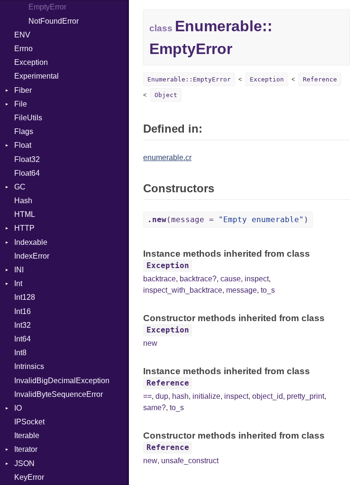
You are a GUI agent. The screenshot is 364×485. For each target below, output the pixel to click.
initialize (206, 396)
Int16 (22, 311)
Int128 (24, 297)
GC (20, 187)
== (147, 396)
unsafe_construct (189, 461)
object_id (267, 396)
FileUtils (28, 118)
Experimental (36, 76)
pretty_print (305, 396)
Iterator (25, 449)
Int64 (22, 339)
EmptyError (47, 7)
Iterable (26, 435)
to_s (268, 290)
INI (19, 270)
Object (166, 95)
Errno (23, 49)
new (150, 343)
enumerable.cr (167, 157)
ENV (22, 35)
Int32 (22, 325)
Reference (320, 79)
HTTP (24, 228)
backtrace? (198, 279)
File (20, 104)
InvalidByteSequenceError (58, 394)
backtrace (159, 279)
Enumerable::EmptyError (189, 79)
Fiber (23, 90)
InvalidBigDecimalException (61, 381)
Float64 (27, 173)
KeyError (29, 477)
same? (154, 408)
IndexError (31, 256)
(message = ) (228, 219)
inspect (257, 279)
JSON (24, 463)
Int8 (20, 353)
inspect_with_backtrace (182, 290)
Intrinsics (29, 366)
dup (161, 396)
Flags (23, 131)
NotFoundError (53, 21)
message (241, 290)
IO (18, 408)
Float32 (27, 159)
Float (22, 145)
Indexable (30, 242)
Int (18, 283)
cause (230, 279)
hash (180, 396)
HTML (24, 214)
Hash (23, 201)
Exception (31, 62)
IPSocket (29, 422)
